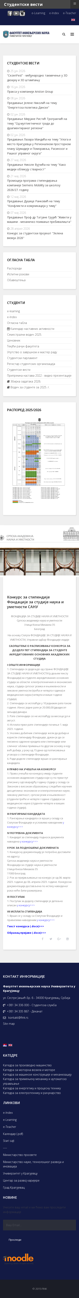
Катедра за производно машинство (27, 1065)
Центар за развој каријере (21, 1180)
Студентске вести (18, 370)
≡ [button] (74, 3)
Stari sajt (8, 1141)
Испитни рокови (18, 274)
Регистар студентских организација (31, 364)
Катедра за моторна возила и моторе (29, 1070)
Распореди (14, 268)
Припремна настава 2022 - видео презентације (39, 375)
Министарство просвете (20, 1155)
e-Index (54, 13)
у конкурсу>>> (29, 841)
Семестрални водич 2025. (24, 334)
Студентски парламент (22, 358)
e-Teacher (69, 13)
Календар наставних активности (32, 329)
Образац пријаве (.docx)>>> (26, 932)
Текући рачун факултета (23, 346)
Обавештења (16, 280)
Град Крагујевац (14, 1187)
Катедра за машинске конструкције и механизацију (37, 1074)
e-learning (13, 311)
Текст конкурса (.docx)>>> (25, 926)
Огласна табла (17, 323)
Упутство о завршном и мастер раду (32, 352)
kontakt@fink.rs (18, 1017)
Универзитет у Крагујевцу (20, 1173)
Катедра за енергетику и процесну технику (32, 1088)
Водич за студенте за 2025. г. (30, 387)
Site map (9, 1024)
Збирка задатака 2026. (25, 381)
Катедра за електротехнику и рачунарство (32, 1093)
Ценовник (13, 340)
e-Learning (38, 13)
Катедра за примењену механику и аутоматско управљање (35, 1081)
